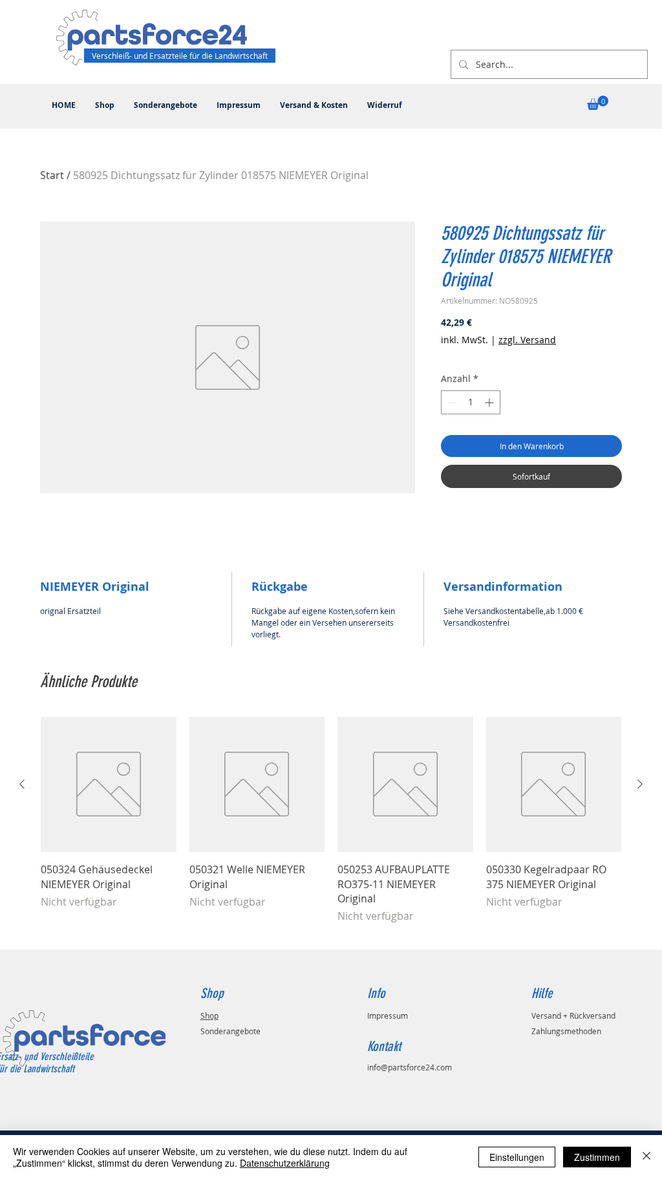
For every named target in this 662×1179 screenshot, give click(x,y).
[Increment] (490, 402)
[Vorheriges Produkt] (22, 784)
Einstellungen (516, 1157)
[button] (597, 103)
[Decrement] (451, 402)
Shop (209, 1015)
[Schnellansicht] (108, 785)
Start (52, 175)
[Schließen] (646, 1157)
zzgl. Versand (527, 340)
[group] (331, 827)
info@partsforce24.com (409, 1067)
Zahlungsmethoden (566, 1031)
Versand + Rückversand (573, 1015)
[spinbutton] (470, 402)
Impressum (387, 1015)
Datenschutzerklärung (285, 1162)
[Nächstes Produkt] (640, 784)
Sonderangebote (230, 1031)
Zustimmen (597, 1157)
